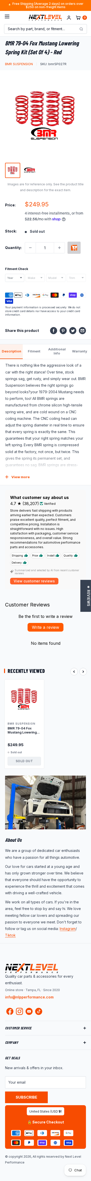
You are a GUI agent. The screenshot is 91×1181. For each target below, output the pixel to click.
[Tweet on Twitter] (72, 330)
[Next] (83, 671)
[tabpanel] (45, 422)
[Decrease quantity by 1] (30, 247)
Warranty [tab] (79, 351)
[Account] (69, 17)
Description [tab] (11, 351)
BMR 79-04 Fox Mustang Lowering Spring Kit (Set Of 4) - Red (24, 730)
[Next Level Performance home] (31, 968)
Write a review (45, 627)
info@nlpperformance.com (29, 997)
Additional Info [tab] (57, 351)
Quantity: (13, 247)
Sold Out (24, 761)
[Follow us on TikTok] (38, 1011)
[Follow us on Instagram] (19, 1012)
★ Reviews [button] (88, 595)
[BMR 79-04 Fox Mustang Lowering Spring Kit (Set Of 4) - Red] (24, 699)
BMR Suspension (19, 64)
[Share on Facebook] (53, 330)
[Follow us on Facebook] (9, 1012)
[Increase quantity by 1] (59, 247)
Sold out (74, 248)
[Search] (81, 28)
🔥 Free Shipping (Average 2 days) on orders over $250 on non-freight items (45, 5)
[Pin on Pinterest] (63, 330)
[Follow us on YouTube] (29, 1011)
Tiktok (10, 935)
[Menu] (7, 17)
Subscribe (26, 1097)
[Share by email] (82, 330)
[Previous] (74, 671)
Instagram (68, 928)
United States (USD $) (45, 1111)
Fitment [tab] (34, 351)
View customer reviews (34, 581)
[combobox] (14, 278)
